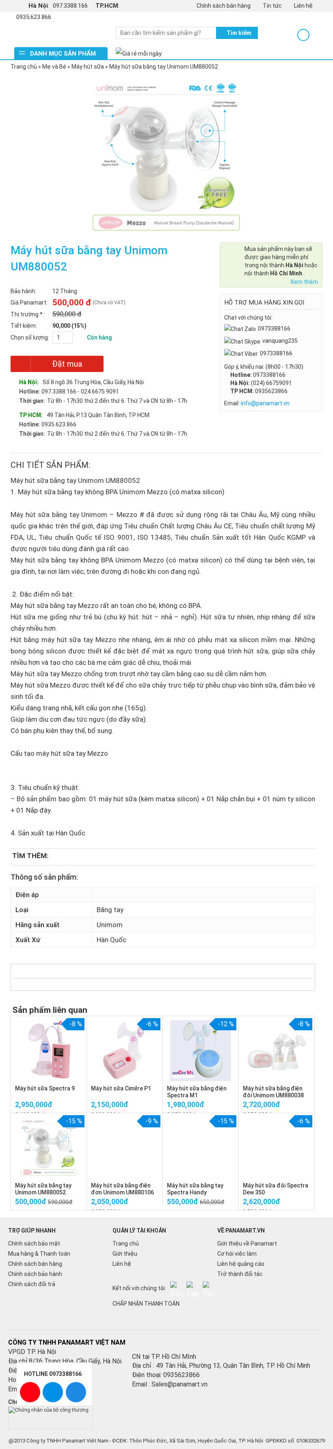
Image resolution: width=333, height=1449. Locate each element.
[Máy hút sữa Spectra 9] (49, 1050)
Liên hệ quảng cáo (240, 1264)
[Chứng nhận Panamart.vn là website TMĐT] (51, 1409)
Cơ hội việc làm (237, 1253)
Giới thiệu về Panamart (247, 1243)
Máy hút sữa (87, 66)
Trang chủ (24, 66)
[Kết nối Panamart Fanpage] (192, 1287)
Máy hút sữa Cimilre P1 (121, 1088)
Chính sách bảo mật (34, 1243)
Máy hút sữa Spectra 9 (45, 1088)
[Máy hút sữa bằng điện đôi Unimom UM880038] (276, 1050)
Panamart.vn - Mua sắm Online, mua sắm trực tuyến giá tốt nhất (61, 35)
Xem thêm (304, 282)
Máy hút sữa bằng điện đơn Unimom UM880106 (122, 1189)
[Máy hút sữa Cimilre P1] (124, 1050)
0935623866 (271, 391)
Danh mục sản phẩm (63, 53)
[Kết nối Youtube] (209, 1287)
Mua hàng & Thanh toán (39, 1253)
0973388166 (274, 328)
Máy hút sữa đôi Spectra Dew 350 (275, 1189)
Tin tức (272, 5)
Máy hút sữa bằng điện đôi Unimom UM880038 (273, 1092)
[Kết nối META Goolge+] (176, 1287)
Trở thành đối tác (240, 1274)
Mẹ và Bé (54, 66)
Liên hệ (303, 5)
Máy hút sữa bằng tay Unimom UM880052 (43, 1189)
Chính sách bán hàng (224, 5)
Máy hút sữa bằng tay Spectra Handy (195, 1189)
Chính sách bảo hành (35, 1274)
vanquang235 (280, 340)
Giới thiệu (124, 1253)
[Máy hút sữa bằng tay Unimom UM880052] (49, 1147)
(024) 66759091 (271, 383)
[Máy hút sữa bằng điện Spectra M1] (200, 1050)
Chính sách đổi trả (31, 1284)
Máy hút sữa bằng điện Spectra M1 (197, 1092)
